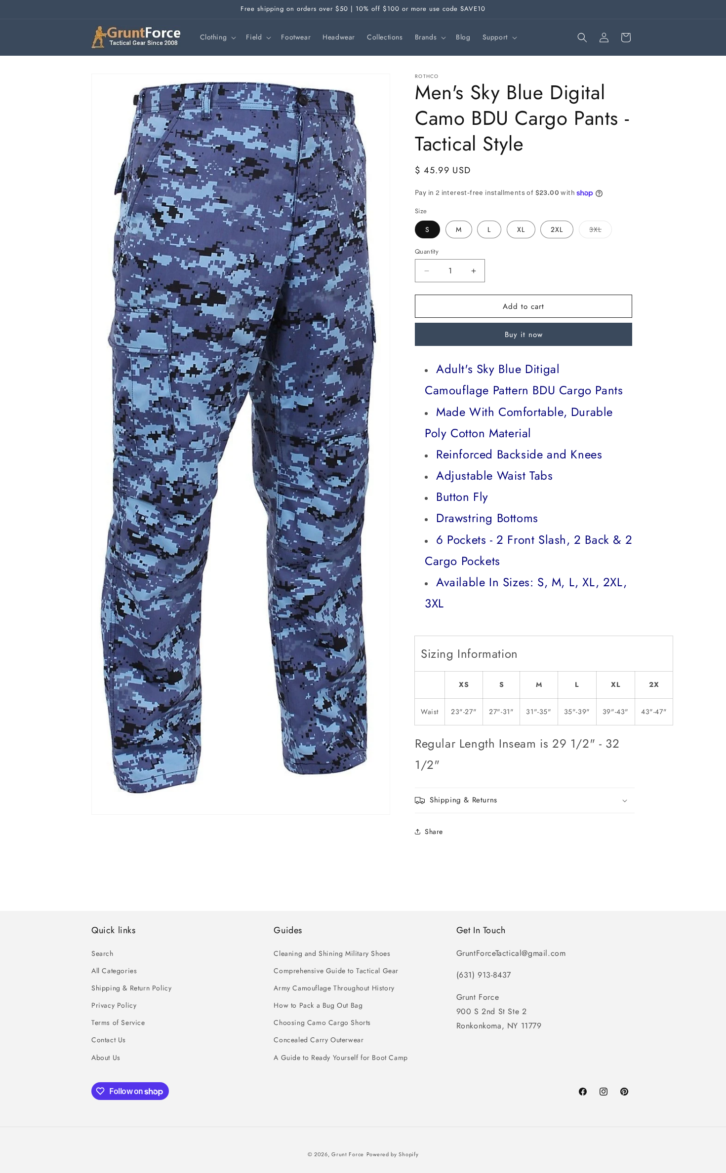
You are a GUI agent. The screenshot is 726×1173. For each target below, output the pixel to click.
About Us (106, 1057)
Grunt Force (347, 1154)
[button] (217, 37)
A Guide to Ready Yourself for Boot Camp (340, 1057)
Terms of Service (118, 1022)
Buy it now (524, 334)
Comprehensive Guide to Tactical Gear (336, 971)
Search (102, 953)
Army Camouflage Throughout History (334, 988)
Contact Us (108, 1040)
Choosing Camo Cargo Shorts (322, 1022)
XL (521, 229)
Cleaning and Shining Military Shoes (332, 953)
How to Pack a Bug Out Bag (318, 1005)
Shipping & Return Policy (131, 988)
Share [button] (434, 831)
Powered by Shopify (392, 1154)
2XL (557, 229)
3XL (600, 231)
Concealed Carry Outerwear (318, 1040)
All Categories (114, 971)
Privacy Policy (113, 1005)
